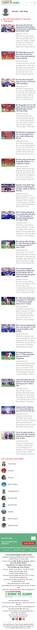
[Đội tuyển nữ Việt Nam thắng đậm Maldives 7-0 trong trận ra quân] (8, 163)
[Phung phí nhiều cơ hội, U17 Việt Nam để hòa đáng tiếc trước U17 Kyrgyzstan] (8, 355)
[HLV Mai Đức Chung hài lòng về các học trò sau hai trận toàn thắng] (8, 83)
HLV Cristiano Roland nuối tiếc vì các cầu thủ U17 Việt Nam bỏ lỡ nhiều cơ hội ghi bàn (25, 328)
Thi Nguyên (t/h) (13, 491)
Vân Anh (11, 477)
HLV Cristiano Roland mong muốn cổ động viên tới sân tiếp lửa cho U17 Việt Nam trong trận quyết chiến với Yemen (25, 272)
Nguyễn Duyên (13, 525)
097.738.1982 (29, 543)
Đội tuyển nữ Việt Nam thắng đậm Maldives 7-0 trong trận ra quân (25, 161)
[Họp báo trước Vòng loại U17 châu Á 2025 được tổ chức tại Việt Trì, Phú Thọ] (8, 410)
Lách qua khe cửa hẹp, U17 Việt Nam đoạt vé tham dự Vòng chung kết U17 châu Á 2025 (26, 244)
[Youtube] (17, 619)
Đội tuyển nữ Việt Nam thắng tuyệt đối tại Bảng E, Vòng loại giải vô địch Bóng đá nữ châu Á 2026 (26, 28)
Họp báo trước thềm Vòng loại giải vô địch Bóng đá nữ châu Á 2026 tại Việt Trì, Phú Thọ (26, 188)
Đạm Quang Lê (13, 519)
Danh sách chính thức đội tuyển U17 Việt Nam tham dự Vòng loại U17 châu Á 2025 (25, 383)
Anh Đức (11, 471)
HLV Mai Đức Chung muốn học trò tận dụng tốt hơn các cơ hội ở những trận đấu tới (25, 135)
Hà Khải (10, 512)
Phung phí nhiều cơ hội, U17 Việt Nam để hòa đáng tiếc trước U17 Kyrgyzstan (25, 355)
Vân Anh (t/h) (12, 498)
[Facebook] (13, 619)
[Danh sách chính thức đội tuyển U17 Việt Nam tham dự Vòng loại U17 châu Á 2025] (8, 383)
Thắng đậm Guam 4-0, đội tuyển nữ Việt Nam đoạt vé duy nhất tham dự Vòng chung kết (25, 55)
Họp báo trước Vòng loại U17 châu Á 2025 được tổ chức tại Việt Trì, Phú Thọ (25, 409)
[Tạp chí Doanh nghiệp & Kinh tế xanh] (10, 2)
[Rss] (24, 619)
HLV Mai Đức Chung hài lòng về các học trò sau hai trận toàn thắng (25, 82)
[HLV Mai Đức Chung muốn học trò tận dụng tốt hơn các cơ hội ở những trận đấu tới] (8, 135)
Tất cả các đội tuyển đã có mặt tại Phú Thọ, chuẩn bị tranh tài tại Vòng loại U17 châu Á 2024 (25, 435)
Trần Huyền (12, 464)
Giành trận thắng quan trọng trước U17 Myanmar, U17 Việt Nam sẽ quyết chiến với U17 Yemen (25, 301)
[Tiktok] (20, 619)
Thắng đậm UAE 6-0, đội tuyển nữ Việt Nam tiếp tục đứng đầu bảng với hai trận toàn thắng (26, 108)
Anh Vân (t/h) (12, 505)
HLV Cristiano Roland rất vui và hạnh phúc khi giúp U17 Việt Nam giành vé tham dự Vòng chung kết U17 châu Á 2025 (25, 216)
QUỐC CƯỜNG (12, 484)
